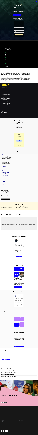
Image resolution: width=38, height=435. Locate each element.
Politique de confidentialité (4, 433)
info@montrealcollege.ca (3, 412)
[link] (19, 223)
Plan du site (9, 433)
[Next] (23, 246)
